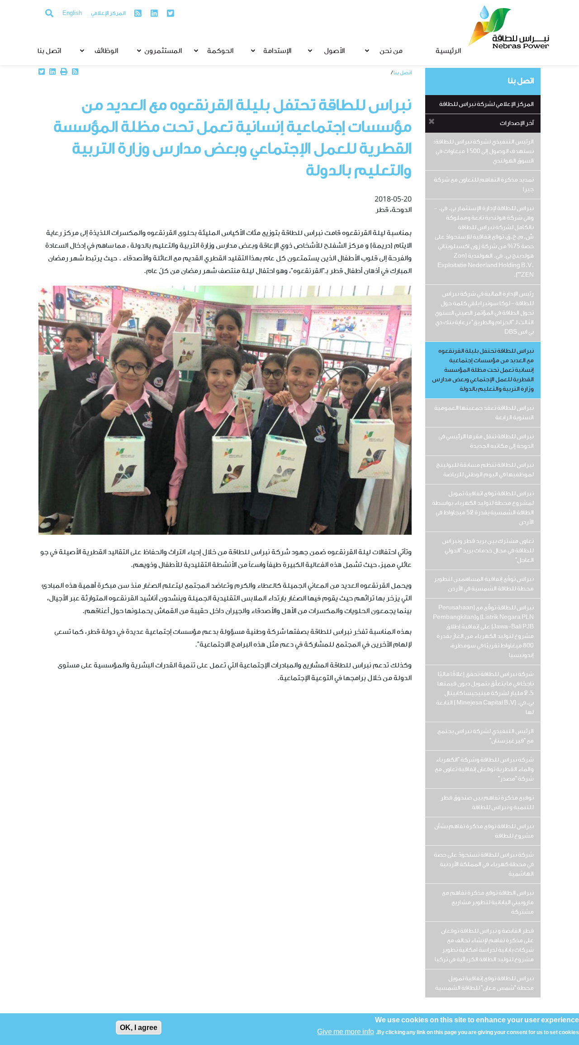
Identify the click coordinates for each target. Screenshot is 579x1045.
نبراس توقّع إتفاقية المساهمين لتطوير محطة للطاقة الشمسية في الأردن (484, 584)
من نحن (391, 51)
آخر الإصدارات (517, 123)
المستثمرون (163, 51)
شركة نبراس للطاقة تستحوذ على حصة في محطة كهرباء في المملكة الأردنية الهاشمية (484, 864)
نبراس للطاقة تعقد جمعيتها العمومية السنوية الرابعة (484, 413)
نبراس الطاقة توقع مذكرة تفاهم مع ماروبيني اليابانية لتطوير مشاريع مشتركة (488, 902)
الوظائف (106, 51)
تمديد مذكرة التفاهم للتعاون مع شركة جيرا (484, 185)
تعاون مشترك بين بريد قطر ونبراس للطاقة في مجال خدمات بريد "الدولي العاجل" (488, 551)
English (72, 14)
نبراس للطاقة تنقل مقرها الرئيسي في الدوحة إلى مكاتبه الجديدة (486, 441)
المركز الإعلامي (108, 14)
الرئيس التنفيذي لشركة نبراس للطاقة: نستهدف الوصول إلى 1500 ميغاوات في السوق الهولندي (483, 151)
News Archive (373, 73)
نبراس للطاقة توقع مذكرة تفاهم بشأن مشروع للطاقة (484, 831)
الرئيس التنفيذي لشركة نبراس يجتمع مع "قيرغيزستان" (485, 736)
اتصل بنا (49, 51)
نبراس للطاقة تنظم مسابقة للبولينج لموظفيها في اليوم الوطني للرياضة (485, 470)
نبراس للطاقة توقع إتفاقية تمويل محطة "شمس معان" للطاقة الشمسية (484, 983)
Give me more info (345, 1032)
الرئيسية (448, 51)
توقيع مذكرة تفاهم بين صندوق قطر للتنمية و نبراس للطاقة (487, 803)
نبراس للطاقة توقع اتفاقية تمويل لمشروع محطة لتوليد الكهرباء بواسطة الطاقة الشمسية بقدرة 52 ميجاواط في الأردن (483, 508)
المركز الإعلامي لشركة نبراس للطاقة (486, 104)
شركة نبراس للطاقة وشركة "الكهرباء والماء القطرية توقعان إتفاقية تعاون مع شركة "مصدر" (484, 769)
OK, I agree (138, 1027)
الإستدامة (277, 51)
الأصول (334, 51)
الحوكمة (220, 51)
